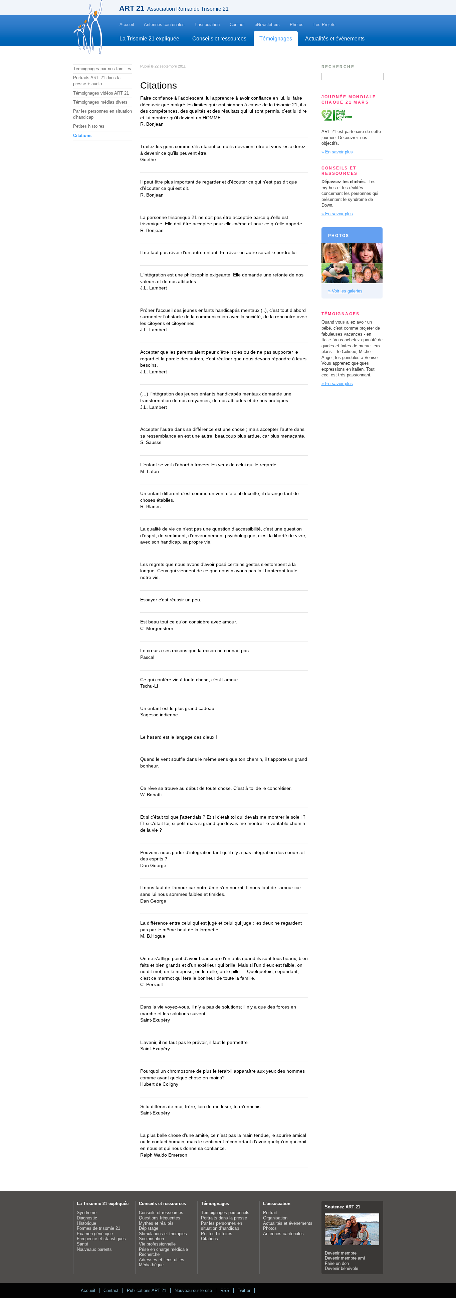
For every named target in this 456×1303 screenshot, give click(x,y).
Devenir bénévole (341, 1268)
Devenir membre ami (345, 1258)
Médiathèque (151, 1264)
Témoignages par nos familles (102, 68)
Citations (82, 135)
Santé (82, 1244)
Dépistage (148, 1228)
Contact (237, 24)
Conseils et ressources (219, 38)
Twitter (244, 1290)
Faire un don (337, 1263)
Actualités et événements (335, 38)
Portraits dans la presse (224, 1217)
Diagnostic (87, 1217)
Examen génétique (95, 1233)
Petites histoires (88, 126)
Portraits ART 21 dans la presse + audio (97, 80)
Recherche (149, 1254)
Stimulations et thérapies (163, 1233)
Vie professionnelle (157, 1244)
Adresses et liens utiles (161, 1259)
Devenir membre (341, 1253)
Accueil (127, 24)
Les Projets (324, 24)
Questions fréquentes (159, 1217)
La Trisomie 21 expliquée (149, 38)
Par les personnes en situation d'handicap (102, 114)
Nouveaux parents (94, 1249)
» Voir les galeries (345, 290)
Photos (296, 24)
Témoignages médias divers (100, 102)
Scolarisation (151, 1238)
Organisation (275, 1217)
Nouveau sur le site (193, 1290)
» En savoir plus (337, 151)
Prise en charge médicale (163, 1249)
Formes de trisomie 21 (98, 1228)
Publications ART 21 (146, 1290)
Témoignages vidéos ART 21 (101, 93)
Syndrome (86, 1212)
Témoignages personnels (225, 1212)
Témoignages (275, 38)
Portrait (270, 1212)
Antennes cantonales (164, 24)
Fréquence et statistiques (101, 1238)
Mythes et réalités (156, 1223)
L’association (207, 24)
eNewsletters (267, 24)
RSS (224, 1290)
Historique (86, 1223)
